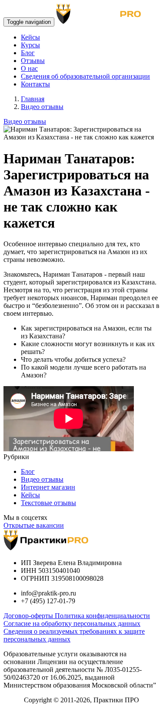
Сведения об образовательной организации (85, 76)
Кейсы (30, 37)
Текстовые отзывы (48, 502)
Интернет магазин (48, 487)
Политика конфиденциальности (102, 615)
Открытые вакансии (33, 525)
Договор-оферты (29, 615)
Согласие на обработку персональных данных (71, 623)
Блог (28, 52)
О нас (29, 68)
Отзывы (33, 60)
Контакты (35, 84)
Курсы (30, 45)
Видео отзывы (24, 121)
